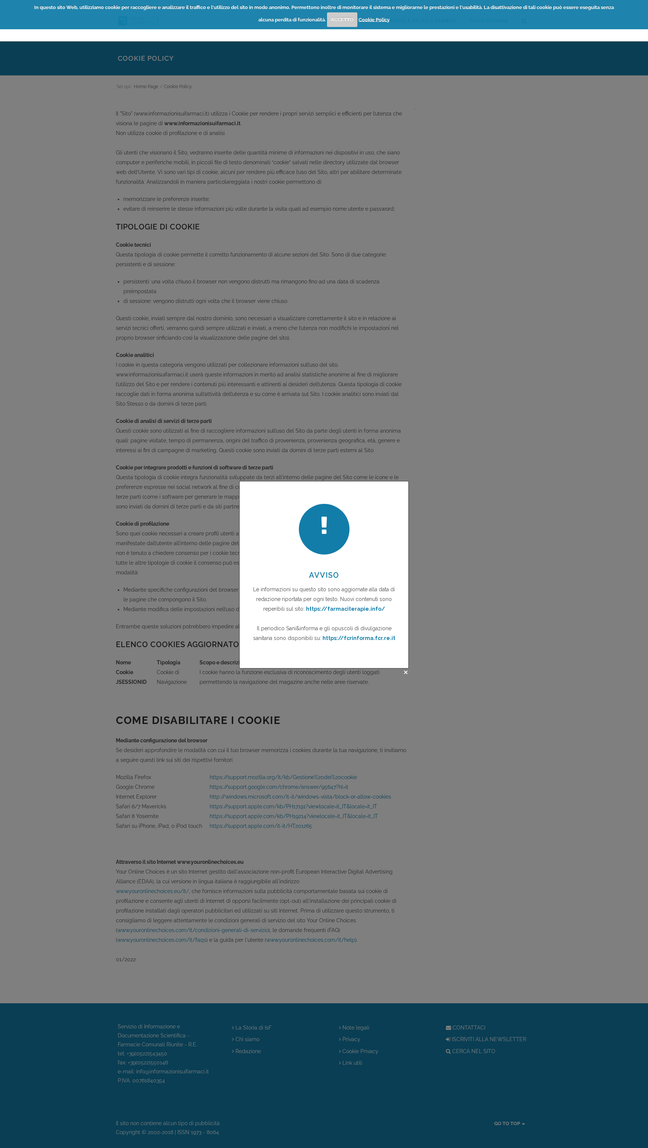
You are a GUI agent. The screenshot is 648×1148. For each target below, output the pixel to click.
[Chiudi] (406, 672)
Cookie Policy (374, 19)
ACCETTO (342, 19)
